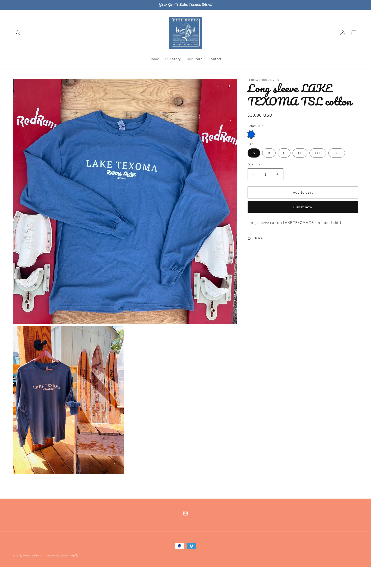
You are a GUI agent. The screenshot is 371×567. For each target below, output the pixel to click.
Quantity (254, 164)
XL (300, 153)
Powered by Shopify (65, 555)
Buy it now (302, 206)
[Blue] (251, 134)
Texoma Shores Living (37, 555)
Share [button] (258, 238)
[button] (18, 32)
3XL (337, 153)
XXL (318, 153)
